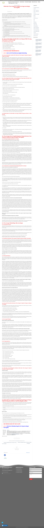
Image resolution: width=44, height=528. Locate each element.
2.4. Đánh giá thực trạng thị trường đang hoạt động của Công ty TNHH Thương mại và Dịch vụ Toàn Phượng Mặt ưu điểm (16, 36)
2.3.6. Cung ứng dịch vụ (6, 34)
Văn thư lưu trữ (36, 35)
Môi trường (35, 23)
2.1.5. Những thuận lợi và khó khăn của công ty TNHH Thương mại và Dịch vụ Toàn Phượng (13, 26)
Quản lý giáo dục (36, 26)
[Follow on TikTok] (5, 472)
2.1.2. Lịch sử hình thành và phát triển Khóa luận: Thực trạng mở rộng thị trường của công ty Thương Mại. (15, 23)
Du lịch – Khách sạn (36, 10)
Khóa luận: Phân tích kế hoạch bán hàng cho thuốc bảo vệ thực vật (39, 44)
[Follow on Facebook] (2, 472)
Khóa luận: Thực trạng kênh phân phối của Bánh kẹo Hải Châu (38, 54)
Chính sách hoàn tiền (19, 472)
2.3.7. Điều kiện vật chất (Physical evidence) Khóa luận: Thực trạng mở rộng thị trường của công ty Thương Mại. (16, 35)
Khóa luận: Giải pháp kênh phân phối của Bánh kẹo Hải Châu (38, 51)
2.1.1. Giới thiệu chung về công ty (7, 22)
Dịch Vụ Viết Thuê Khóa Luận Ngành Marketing (17, 53)
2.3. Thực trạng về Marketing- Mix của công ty (8, 30)
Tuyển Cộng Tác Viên (11, 3)
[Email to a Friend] (16, 438)
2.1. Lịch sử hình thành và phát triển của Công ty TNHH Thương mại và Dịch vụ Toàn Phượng (14, 21)
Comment (37, 41)
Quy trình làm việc (18, 468)
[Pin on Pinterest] (18, 438)
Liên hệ (16, 3)
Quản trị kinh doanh (36, 27)
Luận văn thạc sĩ (36, 18)
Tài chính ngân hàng (36, 31)
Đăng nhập (28, 452)
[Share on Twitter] (15, 438)
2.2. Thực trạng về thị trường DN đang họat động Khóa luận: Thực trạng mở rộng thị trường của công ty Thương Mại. (16, 27)
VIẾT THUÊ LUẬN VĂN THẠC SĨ (7, 467)
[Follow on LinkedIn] (7, 472)
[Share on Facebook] (14, 438)
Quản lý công (35, 24)
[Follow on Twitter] (6, 472)
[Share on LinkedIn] (19, 438)
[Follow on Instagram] (4, 472)
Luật (34, 19)
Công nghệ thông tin (36, 7)
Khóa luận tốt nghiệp (16, 5)
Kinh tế (34, 15)
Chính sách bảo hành (19, 471)
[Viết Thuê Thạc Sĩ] (4, 2)
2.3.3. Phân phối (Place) (6, 32)
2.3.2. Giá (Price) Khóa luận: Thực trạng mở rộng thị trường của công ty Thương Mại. (13, 31)
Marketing (35, 22)
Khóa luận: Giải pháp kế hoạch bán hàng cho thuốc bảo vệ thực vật (39, 40)
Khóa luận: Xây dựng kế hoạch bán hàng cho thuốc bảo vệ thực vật (39, 47)
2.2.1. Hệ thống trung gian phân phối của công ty (9, 28)
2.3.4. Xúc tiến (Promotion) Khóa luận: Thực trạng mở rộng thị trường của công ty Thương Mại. (14, 33)
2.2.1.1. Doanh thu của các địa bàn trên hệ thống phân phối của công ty (11, 29)
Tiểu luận (35, 32)
